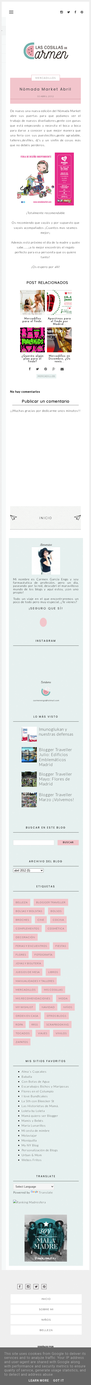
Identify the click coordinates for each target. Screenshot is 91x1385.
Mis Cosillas (53, 989)
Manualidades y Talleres (35, 981)
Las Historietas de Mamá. (40, 1106)
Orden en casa (27, 1015)
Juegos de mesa (28, 972)
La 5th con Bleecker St (38, 1101)
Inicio (45, 518)
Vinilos (61, 1033)
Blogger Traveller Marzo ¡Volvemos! (56, 797)
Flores (21, 954)
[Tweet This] (37, 369)
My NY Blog (30, 1145)
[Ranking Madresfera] (29, 1202)
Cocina (58, 919)
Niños (67, 1007)
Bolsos (56, 911)
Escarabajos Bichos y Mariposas (45, 1086)
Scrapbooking (57, 1024)
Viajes (42, 1033)
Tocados (23, 1033)
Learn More (39, 1380)
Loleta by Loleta (33, 1111)
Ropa (19, 1024)
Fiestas (60, 945)
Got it (58, 1380)
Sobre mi (46, 1309)
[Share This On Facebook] (30, 369)
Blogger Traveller (51, 902)
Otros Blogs (56, 1015)
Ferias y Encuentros (31, 945)
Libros (53, 972)
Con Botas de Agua (36, 1081)
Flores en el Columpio (38, 1091)
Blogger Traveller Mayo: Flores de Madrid (55, 779)
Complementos (27, 928)
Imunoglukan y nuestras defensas (56, 731)
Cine (40, 919)
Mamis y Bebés (32, 1120)
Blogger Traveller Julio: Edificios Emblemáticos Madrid (55, 757)
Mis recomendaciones (33, 998)
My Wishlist (24, 1007)
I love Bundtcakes (35, 1096)
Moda (63, 998)
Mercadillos (45, 77)
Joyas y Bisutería (28, 963)
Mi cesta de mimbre (36, 1130)
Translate (46, 1192)
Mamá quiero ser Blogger (40, 1115)
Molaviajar (29, 1135)
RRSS (35, 1024)
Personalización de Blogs (40, 1150)
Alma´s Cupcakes (34, 1071)
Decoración (25, 937)
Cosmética (56, 928)
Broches (22, 919)
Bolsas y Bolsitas (29, 911)
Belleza (22, 902)
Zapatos (22, 1042)
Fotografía (43, 954)
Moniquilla (29, 1140)
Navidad (48, 1007)
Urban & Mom (32, 1155)
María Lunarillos (34, 1125)
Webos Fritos (32, 1160)
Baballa (27, 1076)
